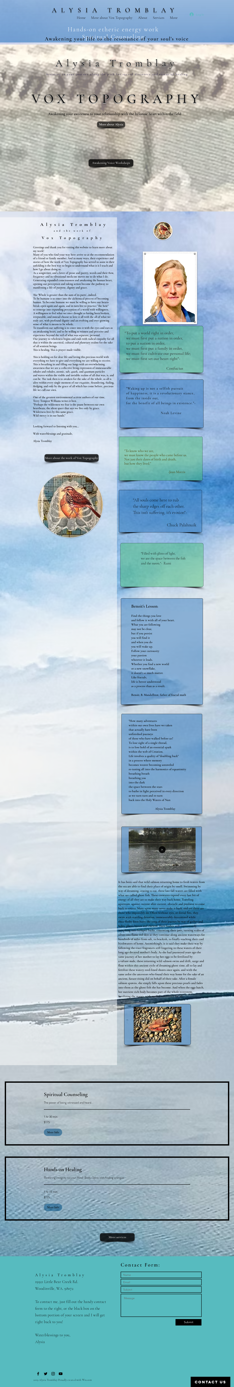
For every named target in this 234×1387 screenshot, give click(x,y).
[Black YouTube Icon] (60, 1373)
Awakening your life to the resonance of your (103, 39)
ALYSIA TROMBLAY (115, 10)
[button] (162, 867)
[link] (117, 1094)
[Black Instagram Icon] (53, 1373)
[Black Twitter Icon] (45, 1373)
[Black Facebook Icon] (38, 1373)
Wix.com (87, 1380)
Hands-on (83, 29)
